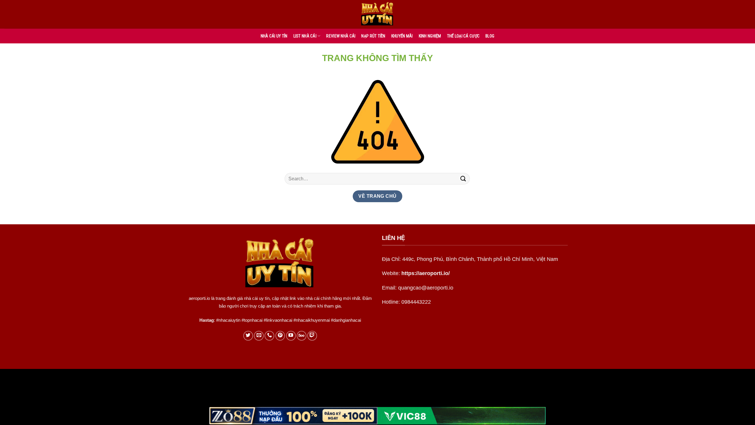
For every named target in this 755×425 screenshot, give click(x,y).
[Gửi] (463, 178)
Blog (489, 36)
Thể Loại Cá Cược (463, 36)
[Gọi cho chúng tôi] (269, 336)
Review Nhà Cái (340, 36)
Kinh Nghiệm (430, 36)
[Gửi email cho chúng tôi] (259, 336)
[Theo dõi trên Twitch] (312, 336)
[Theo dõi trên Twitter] (248, 336)
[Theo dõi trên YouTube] (291, 336)
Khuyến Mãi (402, 36)
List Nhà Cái (304, 36)
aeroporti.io (199, 298)
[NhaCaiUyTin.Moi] (377, 14)
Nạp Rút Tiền (373, 36)
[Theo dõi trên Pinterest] (280, 336)
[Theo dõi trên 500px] (301, 336)
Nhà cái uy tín (274, 36)
